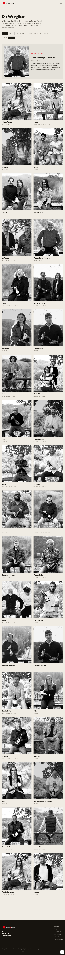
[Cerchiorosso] (8, 3)
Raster (12, 38)
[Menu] (61, 3)
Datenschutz (57, 937)
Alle (4, 33)
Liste (18, 38)
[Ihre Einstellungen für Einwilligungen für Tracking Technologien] (62, 952)
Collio (11, 33)
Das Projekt (57, 926)
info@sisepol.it (37, 949)
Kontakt (56, 929)
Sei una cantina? (58, 931)
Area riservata (57, 934)
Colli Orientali (21, 33)
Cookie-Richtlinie (58, 939)
